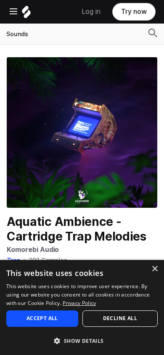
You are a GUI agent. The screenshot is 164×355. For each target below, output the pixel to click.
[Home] (26, 14)
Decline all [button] (120, 318)
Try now (134, 12)
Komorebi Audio (33, 250)
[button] (82, 340)
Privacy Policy (79, 303)
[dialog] (82, 307)
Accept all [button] (42, 318)
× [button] (154, 269)
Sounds (17, 34)
